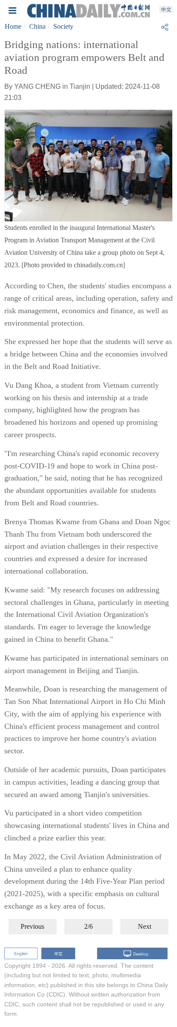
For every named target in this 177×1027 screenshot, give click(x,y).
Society (63, 26)
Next (144, 926)
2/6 (88, 926)
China (37, 26)
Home (13, 26)
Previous (32, 926)
